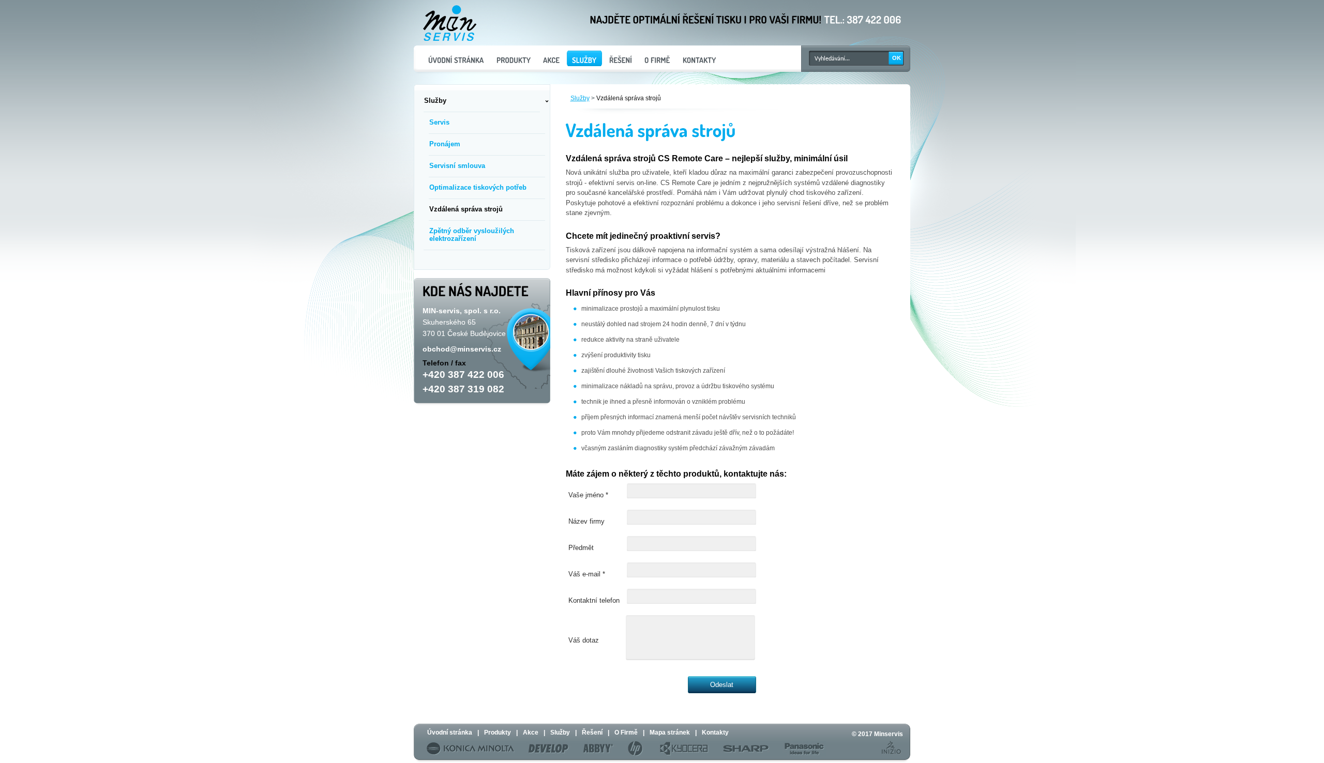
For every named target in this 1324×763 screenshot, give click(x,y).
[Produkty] (513, 58)
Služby (580, 98)
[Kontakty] (699, 58)
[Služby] (584, 58)
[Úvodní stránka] (455, 58)
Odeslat (721, 685)
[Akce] (551, 58)
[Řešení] (620, 58)
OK (896, 58)
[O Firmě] (656, 58)
